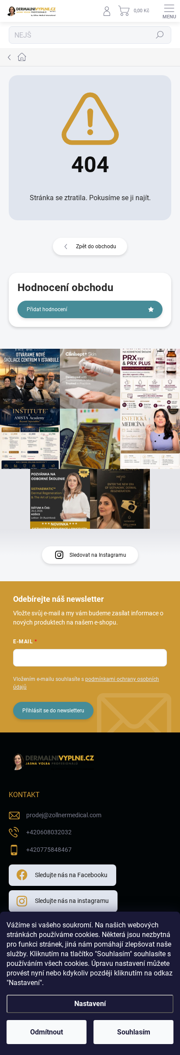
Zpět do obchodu (96, 246)
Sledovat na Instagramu (97, 555)
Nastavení (90, 1003)
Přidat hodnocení (47, 309)
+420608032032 (49, 832)
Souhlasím (133, 1032)
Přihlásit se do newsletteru (53, 711)
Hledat (160, 35)
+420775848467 (49, 849)
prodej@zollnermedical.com (63, 815)
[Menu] (169, 11)
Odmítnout (46, 1032)
